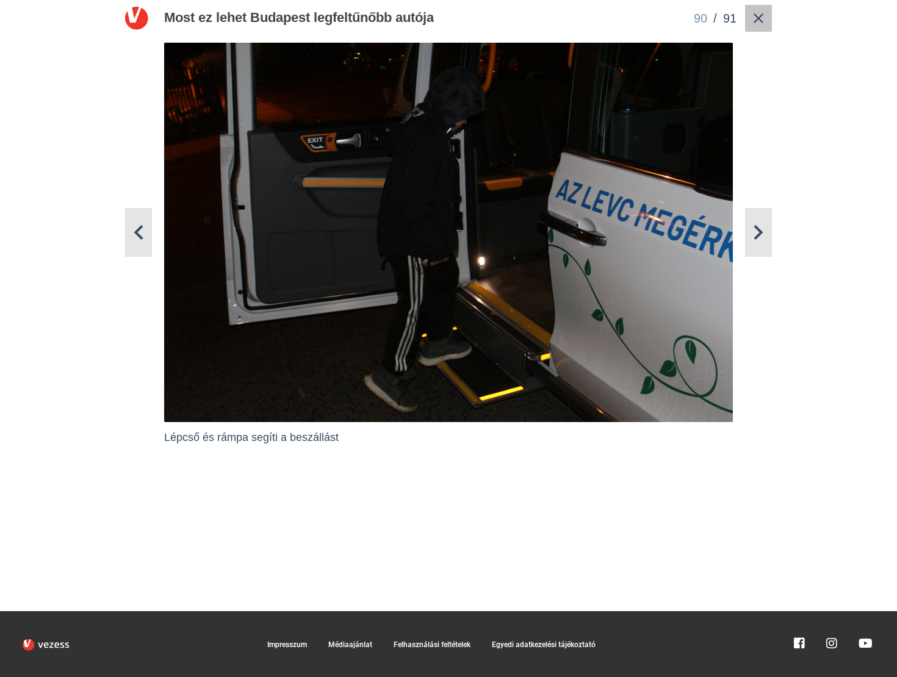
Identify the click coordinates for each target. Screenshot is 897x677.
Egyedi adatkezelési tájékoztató (544, 644)
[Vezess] (45, 645)
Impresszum (287, 644)
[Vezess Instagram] (831, 616)
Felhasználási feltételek (432, 644)
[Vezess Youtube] (864, 616)
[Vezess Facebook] (799, 616)
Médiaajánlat (350, 644)
